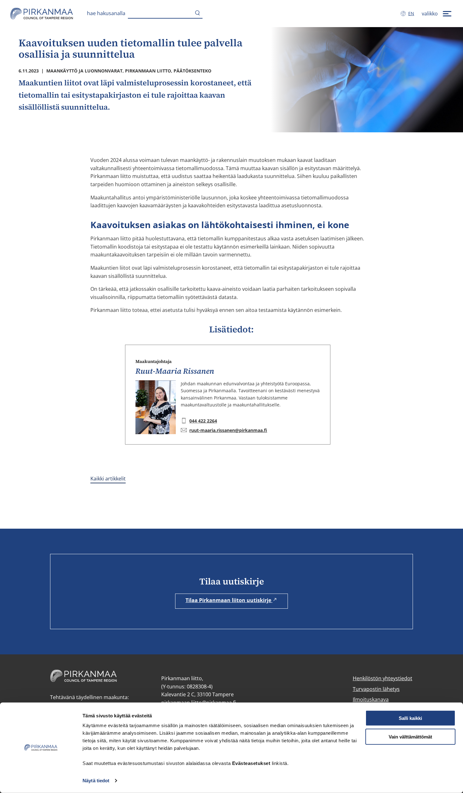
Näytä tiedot (96, 780)
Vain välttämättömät (410, 736)
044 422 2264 (203, 421)
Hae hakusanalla (106, 13)
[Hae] (197, 14)
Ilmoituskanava (371, 699)
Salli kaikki (410, 718)
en (412, 13)
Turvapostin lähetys (376, 689)
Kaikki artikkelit (108, 478)
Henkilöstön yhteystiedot (382, 678)
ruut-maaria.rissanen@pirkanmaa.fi (228, 430)
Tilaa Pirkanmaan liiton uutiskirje (229, 600)
